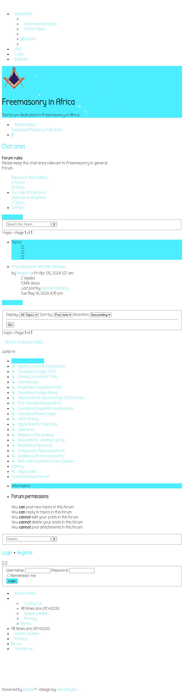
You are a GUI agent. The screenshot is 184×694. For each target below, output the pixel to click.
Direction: (81, 314)
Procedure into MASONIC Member (39, 266)
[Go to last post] (71, 288)
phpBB (28, 689)
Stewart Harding (55, 288)
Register (25, 553)
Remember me (23, 575)
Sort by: (47, 314)
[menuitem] (39, 23)
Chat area (13, 146)
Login (7, 553)
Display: (13, 314)
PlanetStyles (67, 689)
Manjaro (23, 273)
